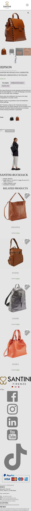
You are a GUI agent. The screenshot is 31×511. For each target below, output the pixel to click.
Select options (4, 194)
